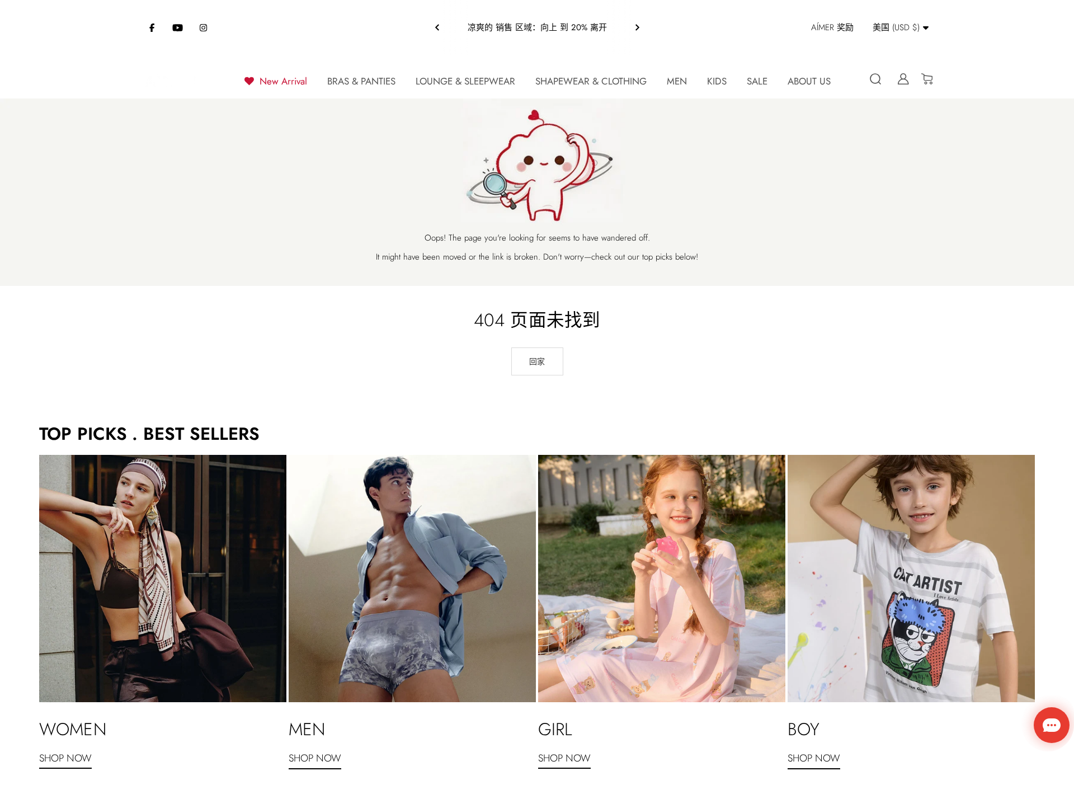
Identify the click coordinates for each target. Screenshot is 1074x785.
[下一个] (637, 27)
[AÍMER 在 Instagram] (203, 27)
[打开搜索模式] (875, 79)
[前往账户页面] (899, 79)
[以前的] (437, 27)
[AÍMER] (170, 78)
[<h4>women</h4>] (162, 578)
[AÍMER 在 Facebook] (152, 27)
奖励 (832, 27)
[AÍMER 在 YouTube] (178, 27)
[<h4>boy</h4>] (911, 578)
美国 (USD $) (896, 27)
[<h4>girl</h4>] (661, 578)
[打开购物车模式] (922, 79)
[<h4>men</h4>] (412, 578)
